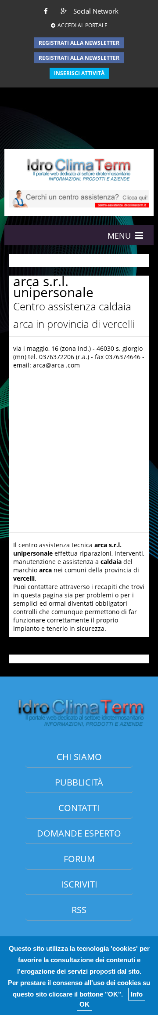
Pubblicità (79, 782)
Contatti (79, 808)
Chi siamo (79, 757)
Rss (79, 910)
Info (137, 994)
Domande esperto (79, 833)
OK (84, 1004)
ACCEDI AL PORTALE (82, 25)
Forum (79, 859)
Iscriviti (79, 884)
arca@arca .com (56, 365)
